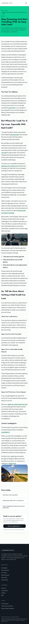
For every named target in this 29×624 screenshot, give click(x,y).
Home (2, 10)
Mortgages (4, 568)
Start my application (13, 526)
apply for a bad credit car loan (17, 404)
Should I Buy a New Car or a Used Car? (13, 500)
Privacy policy (4, 603)
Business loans (5, 575)
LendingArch (5, 432)
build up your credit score (9, 166)
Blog (6, 10)
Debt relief (4, 577)
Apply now (12, 463)
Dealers (3, 593)
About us (3, 588)
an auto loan (15, 135)
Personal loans (5, 570)
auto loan (11, 108)
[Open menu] (26, 3)
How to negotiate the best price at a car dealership (14, 506)
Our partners (4, 590)
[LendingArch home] (7, 3)
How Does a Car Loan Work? (10, 495)
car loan (4, 153)
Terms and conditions (7, 606)
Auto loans (4, 572)
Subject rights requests (7, 608)
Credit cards (4, 580)
